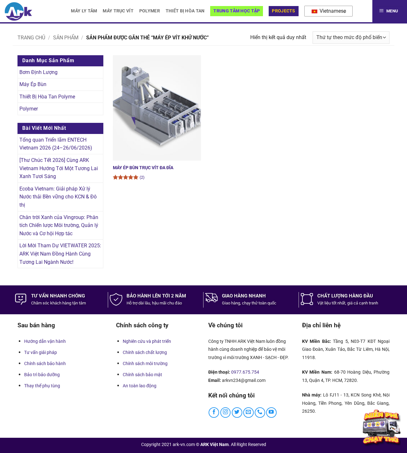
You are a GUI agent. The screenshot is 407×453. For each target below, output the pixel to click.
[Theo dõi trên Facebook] (214, 412)
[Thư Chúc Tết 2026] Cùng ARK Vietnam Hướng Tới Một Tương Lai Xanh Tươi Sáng (58, 168)
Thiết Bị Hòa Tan (185, 11)
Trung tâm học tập (236, 11)
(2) (142, 177)
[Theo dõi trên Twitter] (237, 412)
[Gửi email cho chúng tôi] (248, 412)
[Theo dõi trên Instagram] (225, 412)
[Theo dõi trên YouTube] (271, 412)
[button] (390, 11)
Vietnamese (332, 11)
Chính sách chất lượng (145, 352)
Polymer (149, 11)
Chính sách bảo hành (45, 363)
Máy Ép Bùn (32, 84)
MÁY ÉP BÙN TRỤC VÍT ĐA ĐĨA (143, 167)
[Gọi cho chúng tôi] (260, 412)
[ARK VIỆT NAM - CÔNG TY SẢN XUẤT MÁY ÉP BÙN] (18, 11)
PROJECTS (283, 11)
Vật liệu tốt (326, 303)
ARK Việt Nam (214, 444)
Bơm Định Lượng (38, 72)
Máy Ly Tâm (84, 11)
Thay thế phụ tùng (42, 385)
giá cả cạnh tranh (362, 303)
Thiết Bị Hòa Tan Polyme (47, 97)
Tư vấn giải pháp (40, 352)
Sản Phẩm (66, 38)
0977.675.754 (245, 372)
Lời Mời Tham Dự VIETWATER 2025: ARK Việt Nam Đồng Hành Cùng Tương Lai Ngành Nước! (60, 254)
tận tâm (79, 303)
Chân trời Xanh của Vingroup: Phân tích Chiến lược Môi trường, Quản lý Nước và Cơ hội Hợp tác (58, 225)
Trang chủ (31, 38)
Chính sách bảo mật (142, 374)
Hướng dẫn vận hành (45, 341)
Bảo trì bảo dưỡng (42, 374)
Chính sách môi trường (145, 363)
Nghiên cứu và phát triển (147, 341)
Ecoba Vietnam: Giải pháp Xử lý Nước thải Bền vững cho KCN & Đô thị (58, 197)
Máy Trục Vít (118, 11)
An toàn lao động (139, 385)
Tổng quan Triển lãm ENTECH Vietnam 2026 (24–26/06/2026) (55, 144)
